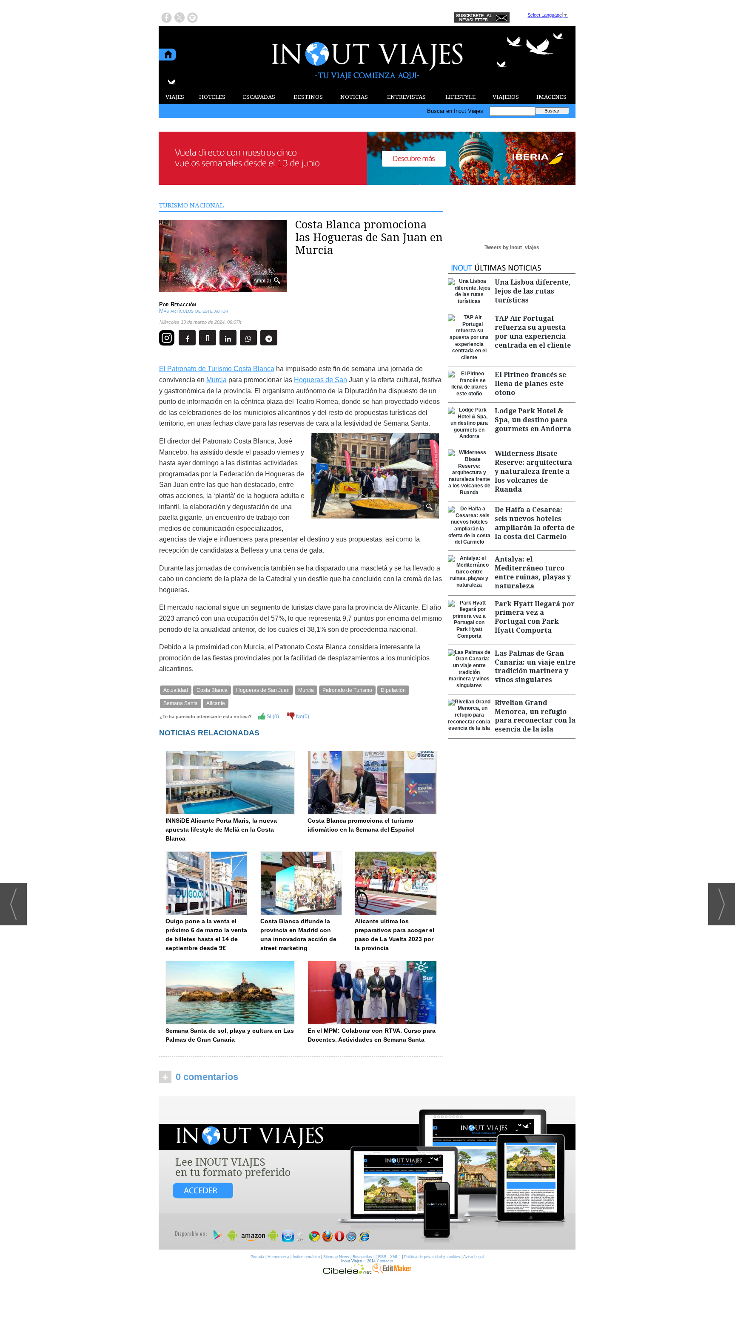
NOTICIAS (354, 97)
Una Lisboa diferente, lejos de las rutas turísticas (532, 291)
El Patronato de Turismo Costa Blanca (216, 368)
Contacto (385, 1261)
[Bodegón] (367, 1173)
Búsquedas (362, 1257)
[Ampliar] (223, 288)
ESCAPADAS (259, 97)
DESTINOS (308, 97)
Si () (272, 717)
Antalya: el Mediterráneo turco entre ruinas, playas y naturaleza (533, 572)
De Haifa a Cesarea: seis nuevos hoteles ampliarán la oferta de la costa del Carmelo (535, 523)
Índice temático (306, 1257)
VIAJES (174, 97)
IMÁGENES (551, 97)
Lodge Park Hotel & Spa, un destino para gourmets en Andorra (533, 420)
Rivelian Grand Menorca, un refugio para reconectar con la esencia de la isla (535, 716)
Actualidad (175, 690)
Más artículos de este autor (193, 311)
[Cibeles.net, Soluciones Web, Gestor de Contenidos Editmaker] (347, 1272)
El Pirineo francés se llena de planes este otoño (530, 384)
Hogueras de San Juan (263, 690)
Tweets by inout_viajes (511, 248)
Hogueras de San (320, 379)
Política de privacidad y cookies (432, 1257)
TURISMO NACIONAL (191, 205)
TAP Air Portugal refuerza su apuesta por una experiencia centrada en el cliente (533, 331)
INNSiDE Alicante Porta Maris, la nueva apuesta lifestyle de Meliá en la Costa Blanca (221, 829)
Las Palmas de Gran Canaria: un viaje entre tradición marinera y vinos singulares (535, 666)
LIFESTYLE (460, 97)
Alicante (215, 703)
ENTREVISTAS (406, 97)
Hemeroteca (278, 1257)
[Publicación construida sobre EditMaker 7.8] (391, 1272)
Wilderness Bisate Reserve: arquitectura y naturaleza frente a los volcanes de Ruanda (533, 471)
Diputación (393, 690)
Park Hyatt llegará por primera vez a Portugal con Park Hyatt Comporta (535, 617)
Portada (257, 1257)
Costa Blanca (212, 690)
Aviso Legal (473, 1257)
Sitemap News (336, 1257)
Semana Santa (180, 703)
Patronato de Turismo (347, 690)
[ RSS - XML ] (388, 1257)
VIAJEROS (506, 97)
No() (302, 717)
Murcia (216, 379)
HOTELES (212, 97)
